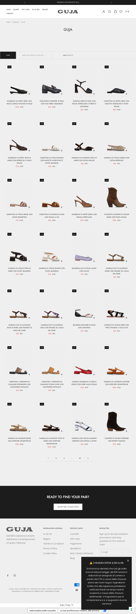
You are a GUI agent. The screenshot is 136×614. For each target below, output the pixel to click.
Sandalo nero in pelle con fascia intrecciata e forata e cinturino (84, 104)
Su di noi (47, 534)
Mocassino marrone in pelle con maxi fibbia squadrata (52, 102)
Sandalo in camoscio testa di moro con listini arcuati (84, 159)
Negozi (46, 538)
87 (80, 458)
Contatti (74, 534)
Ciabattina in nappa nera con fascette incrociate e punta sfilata (116, 104)
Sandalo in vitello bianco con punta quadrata (52, 269)
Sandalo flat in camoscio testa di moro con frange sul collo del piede (19, 328)
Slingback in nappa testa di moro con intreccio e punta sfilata (19, 160)
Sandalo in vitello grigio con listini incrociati (116, 159)
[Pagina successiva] (88, 458)
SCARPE (16, 9)
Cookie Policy (50, 553)
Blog (72, 558)
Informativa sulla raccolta (43, 610)
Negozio (16, 22)
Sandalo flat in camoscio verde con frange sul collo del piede (117, 271)
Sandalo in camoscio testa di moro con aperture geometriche (51, 441)
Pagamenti (76, 543)
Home (8, 22)
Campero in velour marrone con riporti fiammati (117, 439)
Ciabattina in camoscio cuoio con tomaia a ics (51, 215)
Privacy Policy (50, 548)
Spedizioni (75, 548)
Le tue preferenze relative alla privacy (79, 610)
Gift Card (75, 538)
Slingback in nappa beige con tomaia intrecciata (84, 215)
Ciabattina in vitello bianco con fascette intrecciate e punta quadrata (51, 160)
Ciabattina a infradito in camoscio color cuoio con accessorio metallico (51, 384)
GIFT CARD (25, 9)
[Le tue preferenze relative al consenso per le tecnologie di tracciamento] (131, 609)
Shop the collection (68, 506)
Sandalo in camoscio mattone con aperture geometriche (116, 383)
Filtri (8, 55)
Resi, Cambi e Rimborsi (81, 553)
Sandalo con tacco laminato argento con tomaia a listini (84, 439)
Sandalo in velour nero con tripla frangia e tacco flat (116, 326)
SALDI (8, 9)
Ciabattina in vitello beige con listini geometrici (19, 215)
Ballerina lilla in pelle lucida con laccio (84, 269)
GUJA (23, 22)
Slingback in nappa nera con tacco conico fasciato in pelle (19, 102)
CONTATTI (9, 13)
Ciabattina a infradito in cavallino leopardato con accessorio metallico (19, 384)
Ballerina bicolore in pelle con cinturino (84, 326)
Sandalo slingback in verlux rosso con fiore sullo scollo (84, 383)
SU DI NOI (35, 9)
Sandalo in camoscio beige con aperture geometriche (19, 439)
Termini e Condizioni (53, 543)
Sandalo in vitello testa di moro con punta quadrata (19, 269)
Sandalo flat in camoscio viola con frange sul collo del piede (52, 328)
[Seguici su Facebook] (7, 575)
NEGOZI (45, 9)
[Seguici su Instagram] (14, 575)
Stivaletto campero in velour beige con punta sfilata (116, 215)
